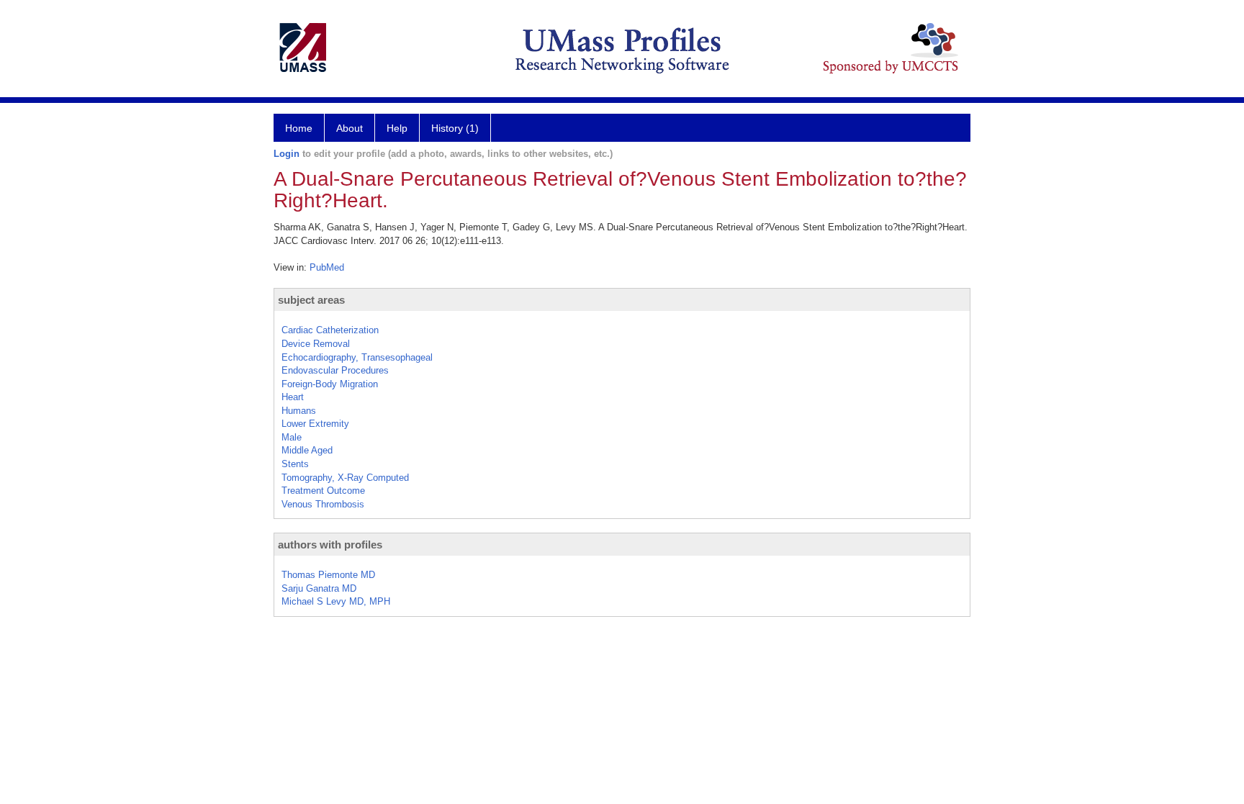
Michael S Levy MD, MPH (335, 601)
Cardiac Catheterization (330, 330)
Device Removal (315, 343)
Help (397, 128)
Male (291, 437)
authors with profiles (330, 544)
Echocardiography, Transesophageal (357, 357)
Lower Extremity (315, 423)
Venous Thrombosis (322, 504)
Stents (295, 464)
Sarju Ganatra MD (318, 588)
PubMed (327, 267)
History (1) (455, 128)
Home (298, 128)
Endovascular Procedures (335, 370)
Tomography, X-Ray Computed (345, 477)
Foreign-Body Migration (329, 384)
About (349, 128)
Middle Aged (307, 450)
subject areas (311, 300)
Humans (298, 410)
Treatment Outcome (323, 490)
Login (286, 153)
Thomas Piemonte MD (328, 574)
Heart (292, 397)
